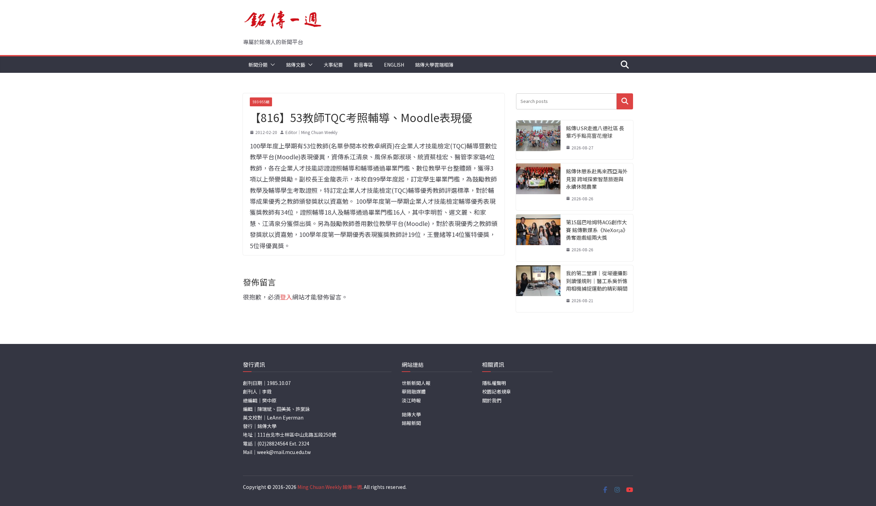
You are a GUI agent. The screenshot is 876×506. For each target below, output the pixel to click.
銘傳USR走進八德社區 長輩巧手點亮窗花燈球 (595, 131)
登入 (286, 296)
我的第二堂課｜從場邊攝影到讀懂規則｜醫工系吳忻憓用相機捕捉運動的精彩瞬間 (597, 280)
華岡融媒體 (414, 391)
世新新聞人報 (416, 383)
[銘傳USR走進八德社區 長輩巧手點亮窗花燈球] (538, 140)
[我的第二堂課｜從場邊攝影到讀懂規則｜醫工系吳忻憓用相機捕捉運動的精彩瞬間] (538, 288)
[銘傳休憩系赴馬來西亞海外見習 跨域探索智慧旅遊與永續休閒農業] (538, 186)
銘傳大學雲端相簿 (434, 64)
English (394, 64)
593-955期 (261, 101)
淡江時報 (411, 400)
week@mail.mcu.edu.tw (284, 452)
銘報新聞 (411, 423)
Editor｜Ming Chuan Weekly (311, 132)
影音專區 (363, 64)
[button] (271, 64)
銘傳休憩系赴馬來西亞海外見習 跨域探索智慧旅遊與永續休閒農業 (597, 179)
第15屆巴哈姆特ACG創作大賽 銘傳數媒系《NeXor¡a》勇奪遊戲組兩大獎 (596, 229)
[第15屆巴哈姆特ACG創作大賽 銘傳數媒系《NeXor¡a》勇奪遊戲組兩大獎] (538, 237)
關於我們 (491, 400)
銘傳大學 (411, 414)
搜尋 (624, 101)
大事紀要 (333, 64)
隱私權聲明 (494, 383)
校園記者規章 (496, 391)
